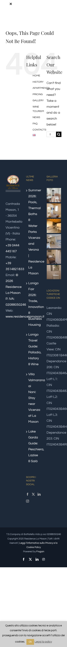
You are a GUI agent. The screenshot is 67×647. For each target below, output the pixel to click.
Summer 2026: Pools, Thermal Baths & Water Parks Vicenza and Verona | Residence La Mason (33, 232)
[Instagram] (27, 501)
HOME (36, 75)
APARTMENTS (41, 88)
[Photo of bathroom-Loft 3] (54, 272)
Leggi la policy (43, 641)
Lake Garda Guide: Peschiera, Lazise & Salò (33, 446)
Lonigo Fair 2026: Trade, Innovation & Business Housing (33, 303)
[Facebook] (27, 494)
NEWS (36, 117)
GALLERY (38, 100)
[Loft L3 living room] (54, 241)
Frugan (40, 551)
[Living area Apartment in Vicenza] (54, 226)
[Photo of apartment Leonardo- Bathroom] (54, 195)
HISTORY (38, 82)
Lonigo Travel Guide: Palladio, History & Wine (33, 349)
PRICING (38, 94)
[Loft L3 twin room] (54, 256)
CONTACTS (39, 129)
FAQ (35, 123)
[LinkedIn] (39, 494)
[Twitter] (33, 494)
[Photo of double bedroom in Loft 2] (54, 210)
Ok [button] (30, 642)
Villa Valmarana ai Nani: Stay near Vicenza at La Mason (33, 397)
